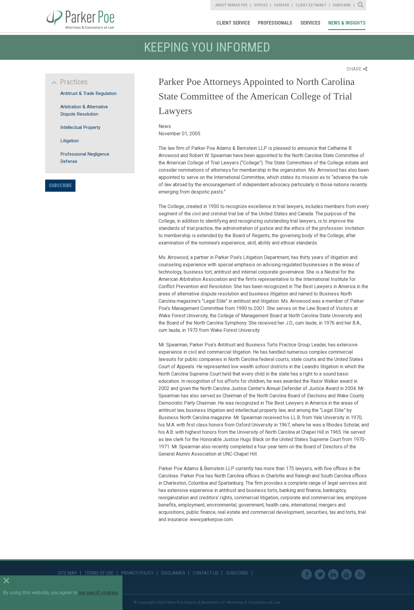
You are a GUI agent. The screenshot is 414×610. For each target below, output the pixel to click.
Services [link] (310, 23)
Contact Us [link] (206, 573)
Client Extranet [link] (310, 5)
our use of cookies (98, 592)
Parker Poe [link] (84, 16)
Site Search (361, 5)
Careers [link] (281, 5)
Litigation (69, 140)
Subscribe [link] (342, 5)
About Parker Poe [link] (231, 5)
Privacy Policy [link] (137, 573)
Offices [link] (261, 5)
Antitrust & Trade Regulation (88, 93)
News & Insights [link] (347, 23)
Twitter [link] (320, 574)
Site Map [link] (67, 573)
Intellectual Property (80, 127)
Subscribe (60, 185)
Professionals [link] (275, 23)
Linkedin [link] (333, 574)
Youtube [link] (346, 574)
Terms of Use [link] (99, 573)
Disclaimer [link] (173, 573)
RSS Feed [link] (360, 574)
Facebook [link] (306, 574)
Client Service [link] (233, 23)
